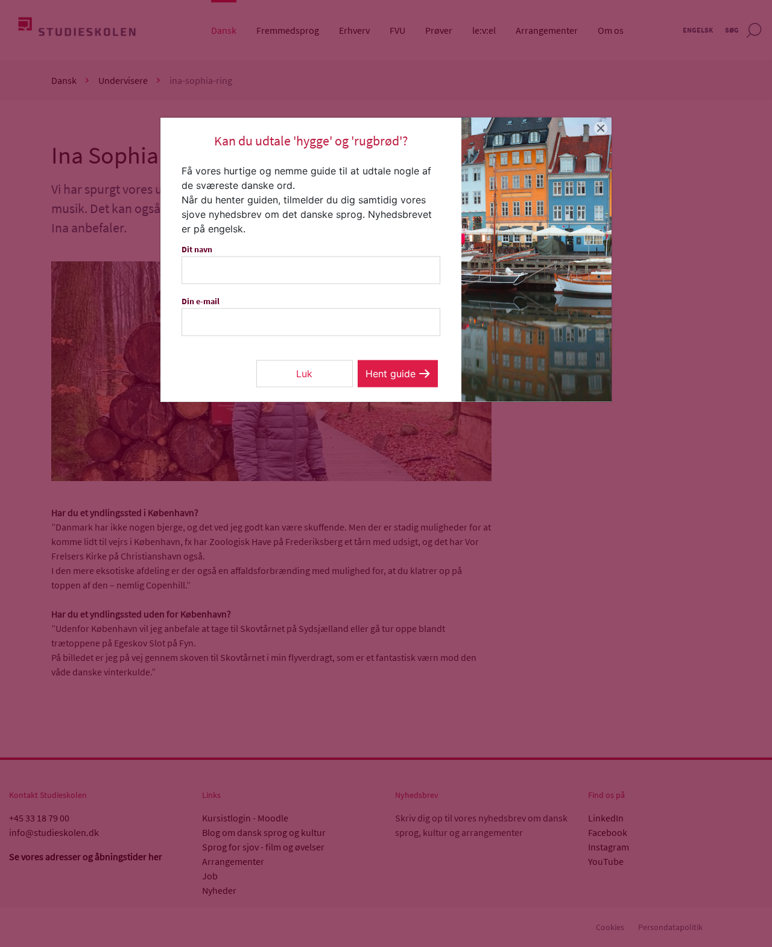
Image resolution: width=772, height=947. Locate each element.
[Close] (601, 128)
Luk (304, 374)
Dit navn (197, 249)
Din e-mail (201, 301)
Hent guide (390, 374)
